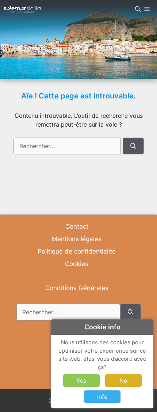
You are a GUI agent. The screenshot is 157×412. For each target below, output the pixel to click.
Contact (76, 226)
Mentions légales (77, 239)
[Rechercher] (133, 146)
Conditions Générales (76, 288)
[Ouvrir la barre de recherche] (137, 9)
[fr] (22, 9)
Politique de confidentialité (77, 251)
